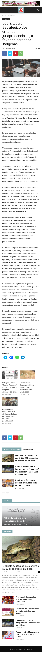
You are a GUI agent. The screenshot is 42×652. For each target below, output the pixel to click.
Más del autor (28, 449)
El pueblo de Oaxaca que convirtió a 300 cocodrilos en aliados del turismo (26, 458)
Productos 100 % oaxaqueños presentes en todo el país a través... (27, 611)
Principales (11, 16)
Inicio (4, 16)
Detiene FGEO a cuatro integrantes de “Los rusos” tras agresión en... (28, 622)
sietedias (7, 524)
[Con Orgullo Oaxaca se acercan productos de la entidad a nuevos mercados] (8, 483)
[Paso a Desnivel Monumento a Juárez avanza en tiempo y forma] (8, 635)
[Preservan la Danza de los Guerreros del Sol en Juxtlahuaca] (8, 600)
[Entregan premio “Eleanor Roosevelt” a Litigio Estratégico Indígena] (10, 374)
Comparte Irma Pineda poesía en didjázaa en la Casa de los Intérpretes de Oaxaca (9, 414)
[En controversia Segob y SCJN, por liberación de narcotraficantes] (27, 374)
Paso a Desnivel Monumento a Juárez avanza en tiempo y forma (27, 634)
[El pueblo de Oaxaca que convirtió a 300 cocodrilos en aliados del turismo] (8, 458)
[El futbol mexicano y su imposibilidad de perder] (21, 516)
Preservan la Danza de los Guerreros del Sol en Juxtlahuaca (26, 599)
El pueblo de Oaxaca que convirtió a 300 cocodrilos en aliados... (20, 567)
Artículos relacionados (12, 449)
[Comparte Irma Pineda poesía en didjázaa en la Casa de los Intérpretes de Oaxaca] (10, 401)
